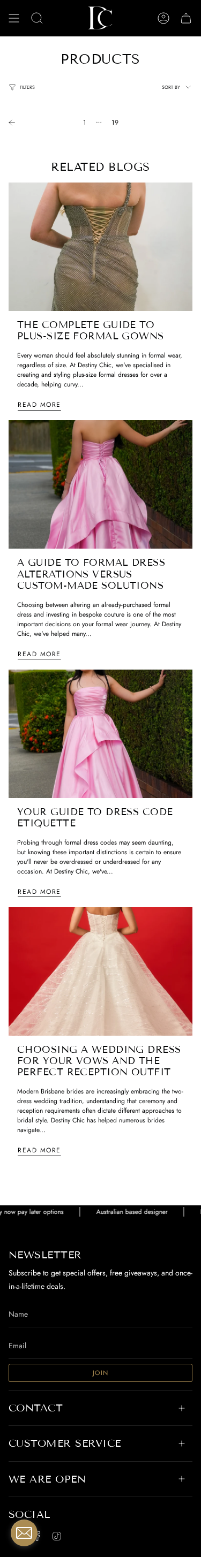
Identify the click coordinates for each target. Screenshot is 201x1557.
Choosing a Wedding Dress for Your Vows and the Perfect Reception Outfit (99, 1061)
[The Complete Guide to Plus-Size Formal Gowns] (100, 247)
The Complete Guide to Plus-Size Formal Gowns (90, 330)
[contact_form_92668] (24, 1533)
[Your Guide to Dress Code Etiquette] (100, 734)
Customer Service (65, 1443)
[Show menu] (14, 18)
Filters (27, 87)
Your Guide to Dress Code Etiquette (95, 817)
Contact (36, 1408)
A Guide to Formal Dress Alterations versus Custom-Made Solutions (91, 574)
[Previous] (38, 122)
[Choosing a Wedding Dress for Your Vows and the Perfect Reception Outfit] (100, 971)
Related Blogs (100, 167)
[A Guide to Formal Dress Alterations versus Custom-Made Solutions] (100, 484)
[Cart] (186, 18)
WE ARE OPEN (47, 1479)
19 (114, 122)
